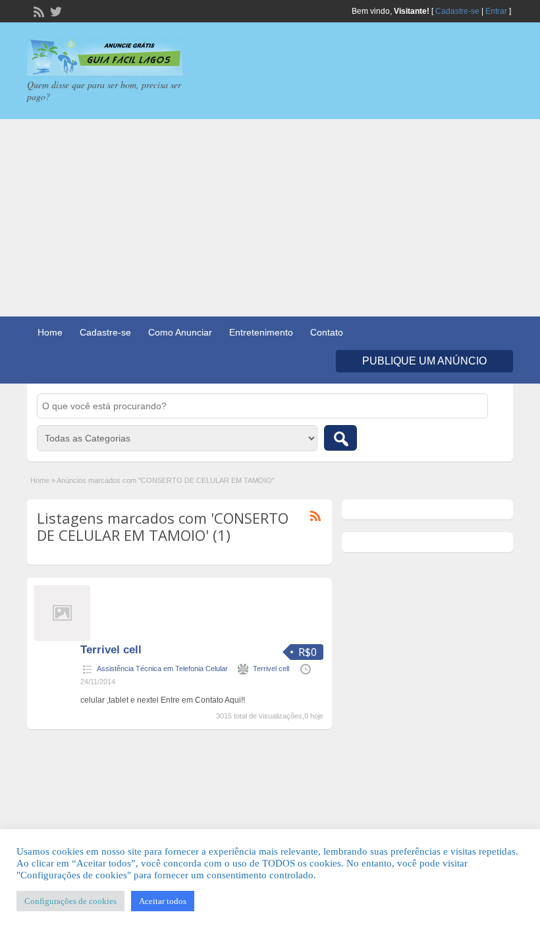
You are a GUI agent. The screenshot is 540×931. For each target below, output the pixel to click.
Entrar (496, 11)
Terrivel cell (111, 649)
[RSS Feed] (37, 10)
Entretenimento (261, 332)
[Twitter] (54, 10)
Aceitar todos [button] (162, 901)
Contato (326, 332)
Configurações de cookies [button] (70, 901)
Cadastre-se (457, 11)
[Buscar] (340, 438)
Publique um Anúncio (424, 360)
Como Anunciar (180, 332)
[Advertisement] (270, 218)
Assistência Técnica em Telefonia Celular (162, 668)
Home (50, 332)
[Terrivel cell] (62, 638)
